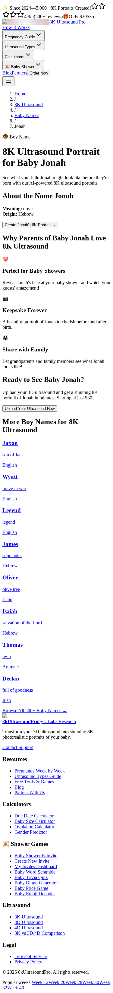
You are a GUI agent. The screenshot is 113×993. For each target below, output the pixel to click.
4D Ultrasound (28, 927)
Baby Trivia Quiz (31, 877)
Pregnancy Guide (20, 37)
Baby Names (26, 115)
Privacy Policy (28, 961)
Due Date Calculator (34, 815)
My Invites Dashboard (35, 866)
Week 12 (40, 982)
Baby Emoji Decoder (34, 893)
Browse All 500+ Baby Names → (34, 710)
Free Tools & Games (34, 781)
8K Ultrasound (28, 104)
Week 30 (90, 982)
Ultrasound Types (20, 47)
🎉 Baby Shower (19, 67)
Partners (19, 72)
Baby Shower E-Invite (35, 855)
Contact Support (17, 747)
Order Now (39, 73)
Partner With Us (29, 792)
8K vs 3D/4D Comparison (39, 933)
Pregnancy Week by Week (39, 770)
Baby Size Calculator (34, 821)
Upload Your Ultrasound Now (30, 408)
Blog (7, 72)
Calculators (14, 57)
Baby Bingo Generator (36, 882)
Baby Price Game (31, 888)
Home (20, 93)
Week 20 (57, 982)
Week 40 (15, 987)
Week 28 (73, 982)
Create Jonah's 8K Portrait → (30, 225)
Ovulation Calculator (34, 826)
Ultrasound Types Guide (37, 776)
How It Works (16, 27)
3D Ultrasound (28, 922)
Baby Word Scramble (34, 871)
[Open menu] (8, 81)
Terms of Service (30, 956)
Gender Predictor (30, 832)
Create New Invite (31, 861)
